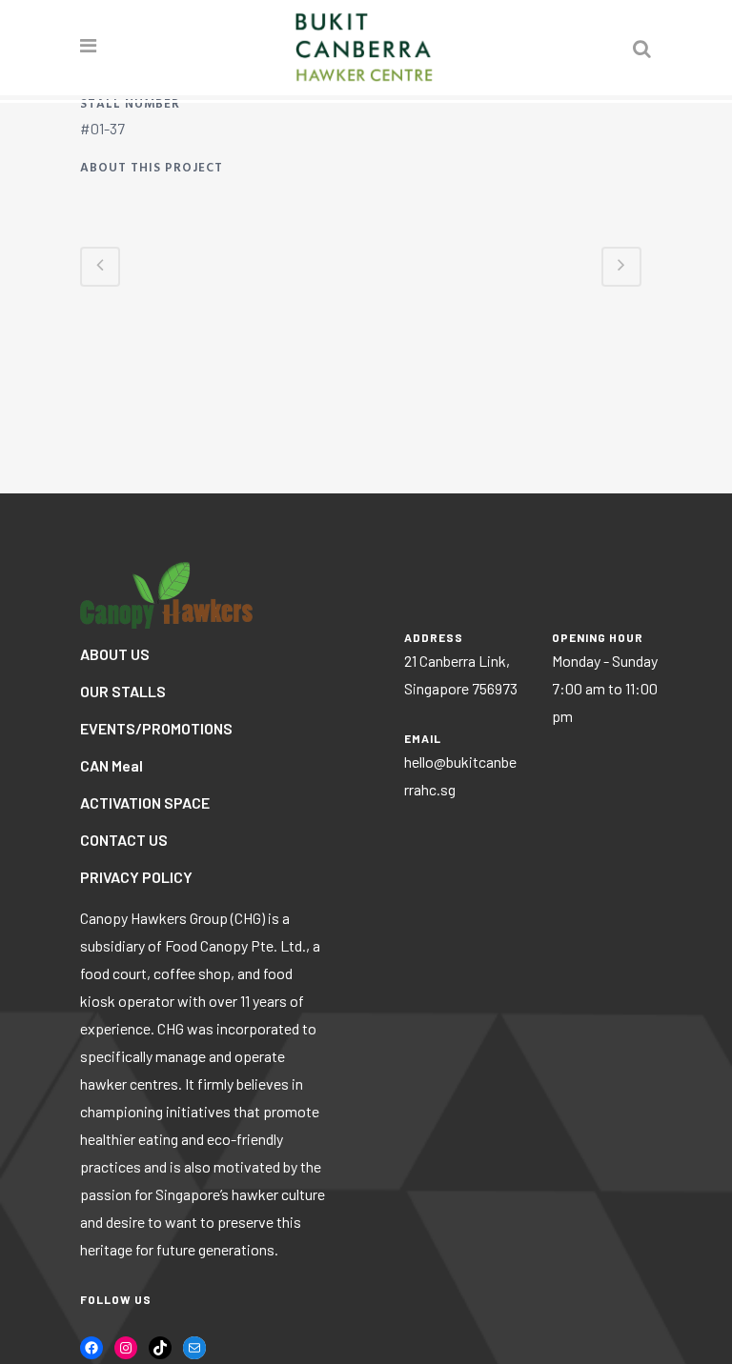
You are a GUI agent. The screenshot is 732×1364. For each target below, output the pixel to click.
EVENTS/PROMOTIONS (156, 728)
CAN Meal (111, 765)
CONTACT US (124, 840)
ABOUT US (115, 654)
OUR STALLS (123, 691)
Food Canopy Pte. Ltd (233, 945)
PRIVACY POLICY (136, 877)
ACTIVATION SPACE (145, 802)
